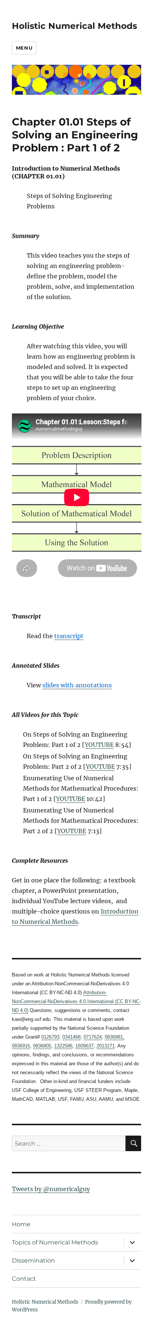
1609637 (84, 1046)
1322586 (63, 1046)
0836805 (42, 1046)
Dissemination (33, 1260)
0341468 (71, 1037)
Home (21, 1224)
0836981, (114, 1037)
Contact (24, 1278)
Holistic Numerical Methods (74, 26)
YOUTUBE (99, 744)
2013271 (106, 1046)
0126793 (50, 1037)
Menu (24, 48)
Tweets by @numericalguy (51, 1189)
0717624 (93, 1037)
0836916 (21, 1046)
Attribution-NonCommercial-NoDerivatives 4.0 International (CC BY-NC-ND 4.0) (76, 1001)
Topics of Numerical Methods (55, 1242)
